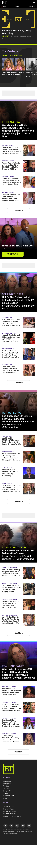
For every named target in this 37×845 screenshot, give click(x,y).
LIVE (4, 7)
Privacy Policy (9, 809)
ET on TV (6, 791)
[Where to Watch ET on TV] (18, 238)
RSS (5, 798)
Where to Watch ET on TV (17, 247)
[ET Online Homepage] (5, 2)
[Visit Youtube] (23, 826)
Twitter (6, 786)
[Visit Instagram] (17, 826)
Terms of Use (8, 806)
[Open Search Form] (34, 3)
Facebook (7, 781)
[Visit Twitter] (11, 826)
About (5, 793)
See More (18, 210)
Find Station (12, 254)
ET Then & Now (11, 122)
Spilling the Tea (12, 294)
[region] (18, 19)
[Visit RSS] (29, 826)
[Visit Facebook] (5, 826)
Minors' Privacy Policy (12, 816)
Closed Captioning (10, 811)
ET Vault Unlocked (14, 547)
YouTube (6, 788)
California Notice (10, 814)
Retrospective (11, 413)
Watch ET (32, 7)
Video (17, 7)
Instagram (7, 783)
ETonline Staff (8, 796)
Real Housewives (13, 666)
